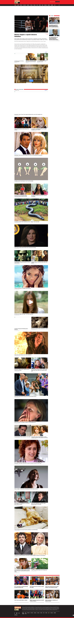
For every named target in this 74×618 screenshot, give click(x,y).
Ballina (23, 612)
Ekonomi (28, 612)
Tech (25, 613)
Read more (31, 80)
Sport (49, 612)
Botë (43, 612)
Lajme (25, 612)
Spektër (55, 612)
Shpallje (23, 613)
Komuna (38, 612)
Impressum (15, 614)
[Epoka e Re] (17, 3)
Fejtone (41, 612)
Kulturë (46, 612)
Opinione (35, 612)
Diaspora (51, 612)
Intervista (32, 612)
